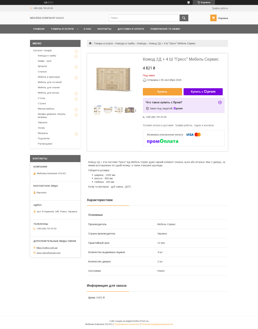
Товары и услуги (62, 29)
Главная (38, 29)
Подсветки (43, 138)
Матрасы (43, 133)
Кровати (42, 66)
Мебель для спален (49, 87)
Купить (162, 91)
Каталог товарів (43, 50)
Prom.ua (144, 321)
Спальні (42, 71)
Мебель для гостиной (50, 82)
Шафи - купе (44, 61)
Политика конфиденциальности (157, 324)
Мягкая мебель (46, 108)
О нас (87, 29)
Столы (41, 98)
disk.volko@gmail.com (49, 252)
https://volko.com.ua (47, 247)
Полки (41, 128)
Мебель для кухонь (48, 92)
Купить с (197, 91)
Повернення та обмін (165, 29)
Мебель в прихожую (49, 77)
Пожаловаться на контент (127, 324)
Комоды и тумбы (125, 43)
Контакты (104, 29)
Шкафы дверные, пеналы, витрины (52, 115)
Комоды (142, 43)
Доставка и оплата (131, 29)
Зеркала (42, 122)
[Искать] (184, 18)
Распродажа (45, 143)
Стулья (42, 103)
